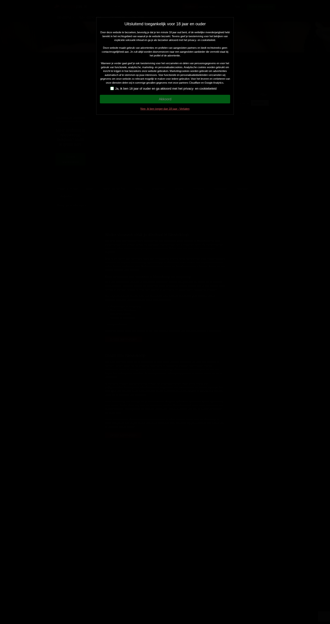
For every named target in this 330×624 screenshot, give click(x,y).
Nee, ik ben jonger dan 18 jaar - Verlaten (165, 108)
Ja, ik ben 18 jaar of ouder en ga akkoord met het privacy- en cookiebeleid (166, 88)
